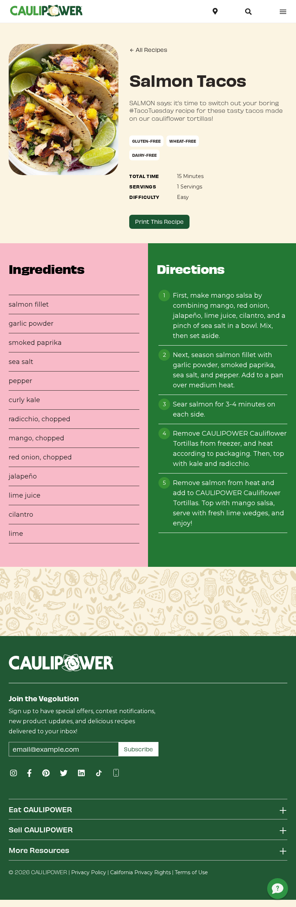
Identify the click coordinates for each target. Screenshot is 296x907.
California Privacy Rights (140, 872)
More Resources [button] (39, 849)
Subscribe (138, 749)
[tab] (148, 809)
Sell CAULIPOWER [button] (41, 829)
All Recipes (150, 49)
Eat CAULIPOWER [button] (40, 809)
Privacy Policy (88, 872)
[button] (248, 11)
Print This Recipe (159, 221)
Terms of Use (191, 872)
